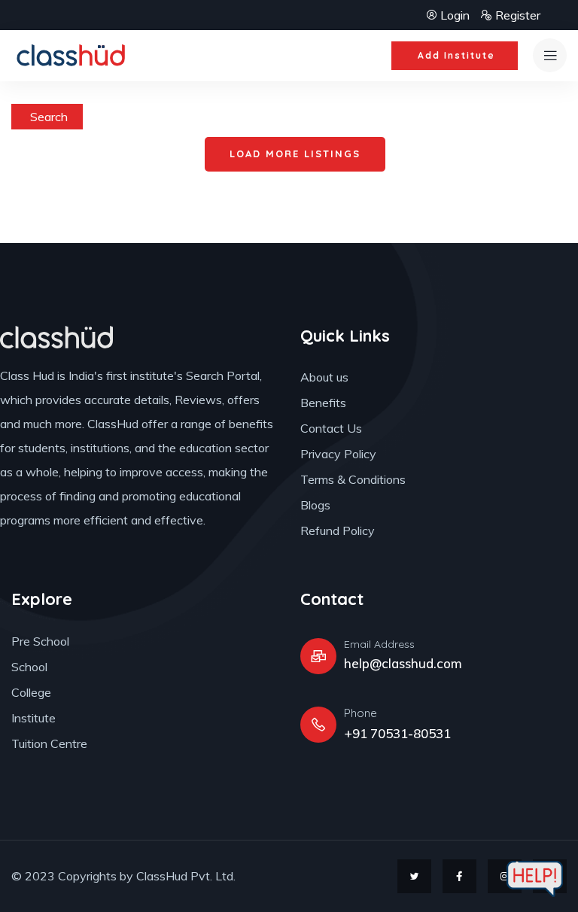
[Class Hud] (56, 337)
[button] (454, 55)
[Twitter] (414, 876)
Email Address (379, 644)
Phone (360, 713)
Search (49, 116)
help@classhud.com (403, 663)
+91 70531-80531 (397, 733)
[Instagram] (505, 876)
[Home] (72, 55)
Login (455, 15)
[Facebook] (459, 876)
